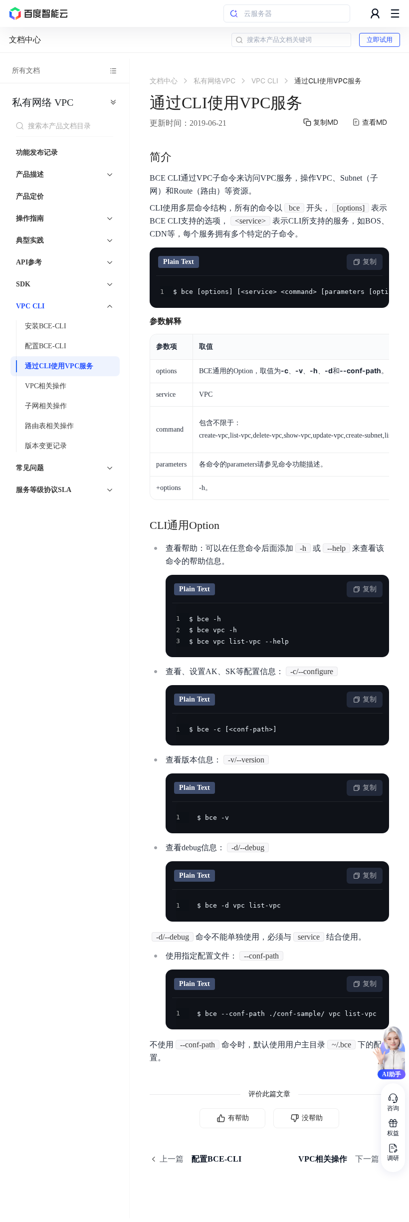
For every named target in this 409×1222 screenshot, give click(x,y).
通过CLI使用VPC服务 (59, 366)
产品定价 (30, 196)
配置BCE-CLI (45, 346)
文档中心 (25, 39)
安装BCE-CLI (45, 326)
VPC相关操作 (45, 386)
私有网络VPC (42, 102)
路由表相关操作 (49, 426)
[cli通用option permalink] (229, 525)
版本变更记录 (46, 446)
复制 (370, 261)
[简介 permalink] (182, 157)
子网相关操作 (46, 406)
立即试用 (380, 39)
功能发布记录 (37, 152)
